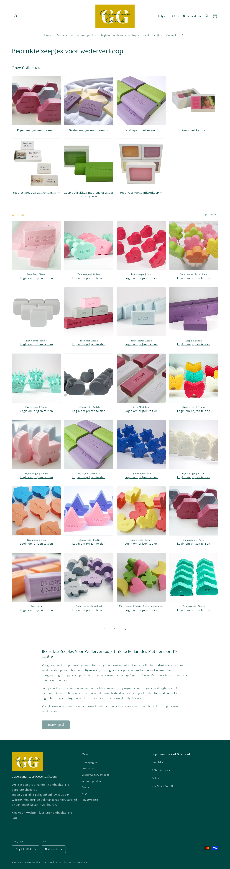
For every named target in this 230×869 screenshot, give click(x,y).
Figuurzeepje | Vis (36, 540)
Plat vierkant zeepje (36, 341)
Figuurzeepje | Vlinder (193, 407)
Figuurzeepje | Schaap (193, 473)
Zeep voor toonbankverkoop (139, 193)
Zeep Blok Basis (194, 341)
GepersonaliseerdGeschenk (34, 862)
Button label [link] (55, 724)
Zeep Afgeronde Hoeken (88, 473)
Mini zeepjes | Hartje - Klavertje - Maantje (141, 606)
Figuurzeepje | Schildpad (89, 606)
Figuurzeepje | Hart (141, 274)
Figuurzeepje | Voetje (194, 606)
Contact (86, 787)
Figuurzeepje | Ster (141, 473)
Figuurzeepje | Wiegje (36, 473)
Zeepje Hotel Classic (141, 341)
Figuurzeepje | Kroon (36, 407)
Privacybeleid (90, 799)
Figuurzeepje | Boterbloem (193, 274)
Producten (88, 768)
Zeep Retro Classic (36, 274)
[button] (16, 16)
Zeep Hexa (36, 606)
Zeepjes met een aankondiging (34, 193)
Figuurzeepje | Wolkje (88, 274)
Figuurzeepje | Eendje (141, 540)
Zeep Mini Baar (141, 407)
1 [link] (104, 629)
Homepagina (89, 762)
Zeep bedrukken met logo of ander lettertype (88, 194)
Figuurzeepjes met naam (34, 130)
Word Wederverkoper (95, 774)
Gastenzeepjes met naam (87, 130)
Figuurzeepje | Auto (193, 540)
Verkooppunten (91, 781)
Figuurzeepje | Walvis (89, 407)
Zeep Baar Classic (89, 341)
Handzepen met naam (139, 130)
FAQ (84, 793)
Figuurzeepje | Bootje (89, 540)
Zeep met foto (192, 130)
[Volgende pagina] (125, 629)
